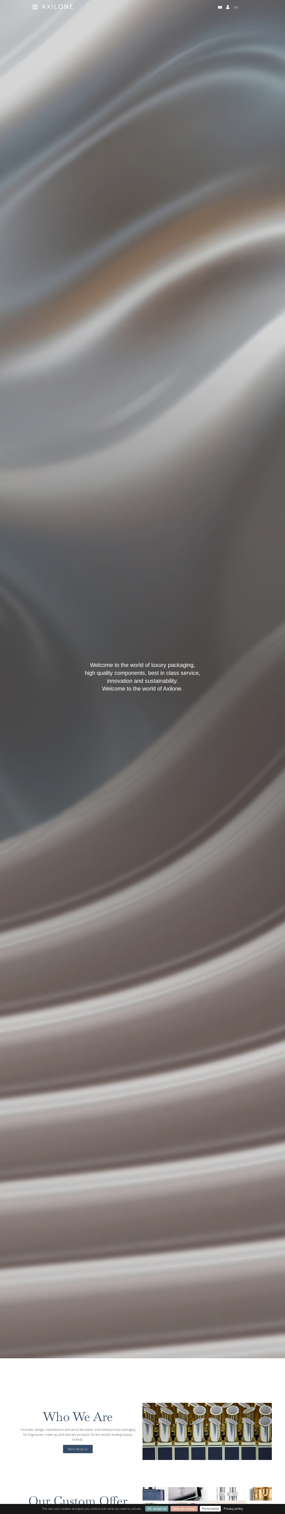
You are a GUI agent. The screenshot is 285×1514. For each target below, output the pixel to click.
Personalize (210, 1508)
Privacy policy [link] (233, 1508)
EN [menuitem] (236, 7)
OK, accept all (156, 1508)
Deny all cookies (184, 1508)
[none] (243, 7)
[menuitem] (243, 7)
